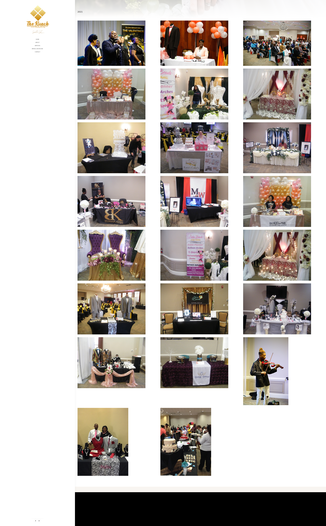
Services (37, 45)
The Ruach (87, 504)
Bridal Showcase (37, 48)
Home (37, 39)
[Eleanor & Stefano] (111, 43)
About (37, 42)
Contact (37, 52)
